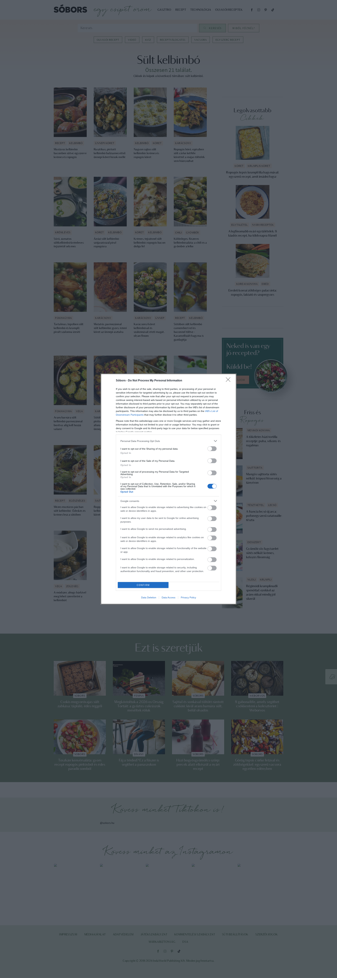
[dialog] (168, 489)
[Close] (229, 380)
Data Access (168, 597)
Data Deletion (148, 597)
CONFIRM (143, 585)
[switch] (212, 448)
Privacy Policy (188, 597)
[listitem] (168, 441)
